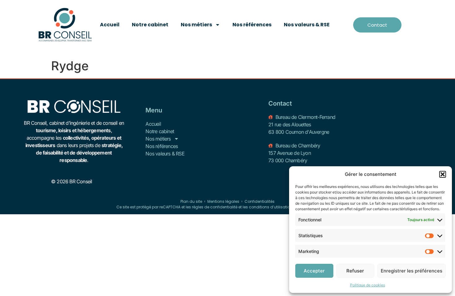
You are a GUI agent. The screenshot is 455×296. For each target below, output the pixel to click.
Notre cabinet (150, 24)
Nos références (251, 24)
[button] (443, 174)
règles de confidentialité (214, 207)
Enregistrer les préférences (411, 271)
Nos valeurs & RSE (307, 24)
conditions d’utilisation (270, 207)
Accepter (314, 271)
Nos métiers (196, 24)
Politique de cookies (367, 285)
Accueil (109, 24)
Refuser (355, 271)
